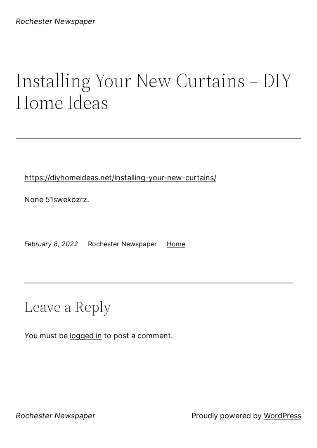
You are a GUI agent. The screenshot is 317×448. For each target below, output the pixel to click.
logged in (86, 335)
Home (176, 244)
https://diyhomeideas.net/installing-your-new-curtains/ (120, 177)
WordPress (282, 415)
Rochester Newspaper (55, 21)
